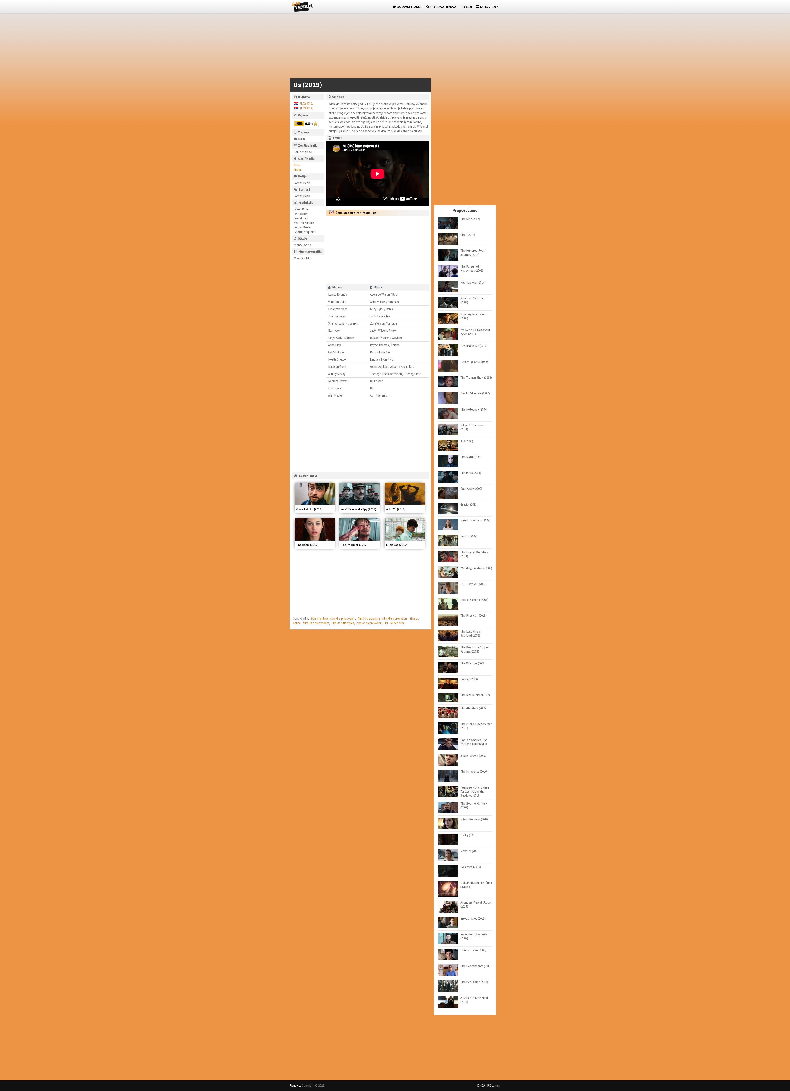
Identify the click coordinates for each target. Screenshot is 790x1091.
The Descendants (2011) (476, 966)
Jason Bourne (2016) (473, 756)
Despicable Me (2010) (473, 346)
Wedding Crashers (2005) (476, 568)
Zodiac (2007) (468, 536)
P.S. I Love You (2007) (473, 584)
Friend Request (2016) (474, 819)
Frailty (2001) (468, 835)
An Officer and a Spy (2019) (358, 509)
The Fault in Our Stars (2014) (474, 554)
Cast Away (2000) (471, 489)
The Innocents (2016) (474, 771)
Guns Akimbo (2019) (309, 509)
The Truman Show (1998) (476, 377)
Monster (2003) (470, 851)
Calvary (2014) (469, 679)
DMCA (481, 1086)
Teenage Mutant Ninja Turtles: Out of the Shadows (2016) (474, 791)
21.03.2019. (306, 104)
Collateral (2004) (470, 867)
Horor (297, 170)
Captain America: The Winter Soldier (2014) (473, 742)
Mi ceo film (397, 623)
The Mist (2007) (470, 219)
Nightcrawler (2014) (472, 282)
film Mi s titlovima (369, 618)
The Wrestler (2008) (473, 663)
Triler (297, 165)
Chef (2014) (467, 235)
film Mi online (319, 618)
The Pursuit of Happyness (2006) (471, 268)
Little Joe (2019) (396, 545)
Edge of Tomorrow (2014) (472, 427)
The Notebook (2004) (473, 409)
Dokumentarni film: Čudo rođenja (476, 885)
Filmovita (295, 1086)
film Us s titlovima (342, 623)
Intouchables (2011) (473, 918)
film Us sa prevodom (369, 623)
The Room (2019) (307, 545)
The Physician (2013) (473, 616)
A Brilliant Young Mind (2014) (474, 1000)
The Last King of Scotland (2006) (471, 633)
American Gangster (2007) (472, 300)
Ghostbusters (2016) (473, 708)
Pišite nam (493, 1086)
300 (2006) (466, 441)
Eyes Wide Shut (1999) (474, 362)
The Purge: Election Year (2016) (476, 726)
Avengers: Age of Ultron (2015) (475, 904)
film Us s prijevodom (316, 623)
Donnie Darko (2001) (473, 950)
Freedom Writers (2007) (475, 520)
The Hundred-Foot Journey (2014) (472, 253)
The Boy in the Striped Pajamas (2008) (474, 649)
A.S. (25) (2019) (395, 509)
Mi (386, 623)
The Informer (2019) (354, 545)
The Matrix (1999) (471, 457)
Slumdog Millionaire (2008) (472, 316)
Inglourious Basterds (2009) (473, 936)
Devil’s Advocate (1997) (475, 393)
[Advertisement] (393, 46)
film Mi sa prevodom (395, 618)
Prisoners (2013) (470, 473)
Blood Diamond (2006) (474, 600)
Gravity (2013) (469, 504)
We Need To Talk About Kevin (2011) (475, 332)
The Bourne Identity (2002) (473, 805)
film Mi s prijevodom (342, 618)
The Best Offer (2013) (474, 982)
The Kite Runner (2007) (475, 695)
